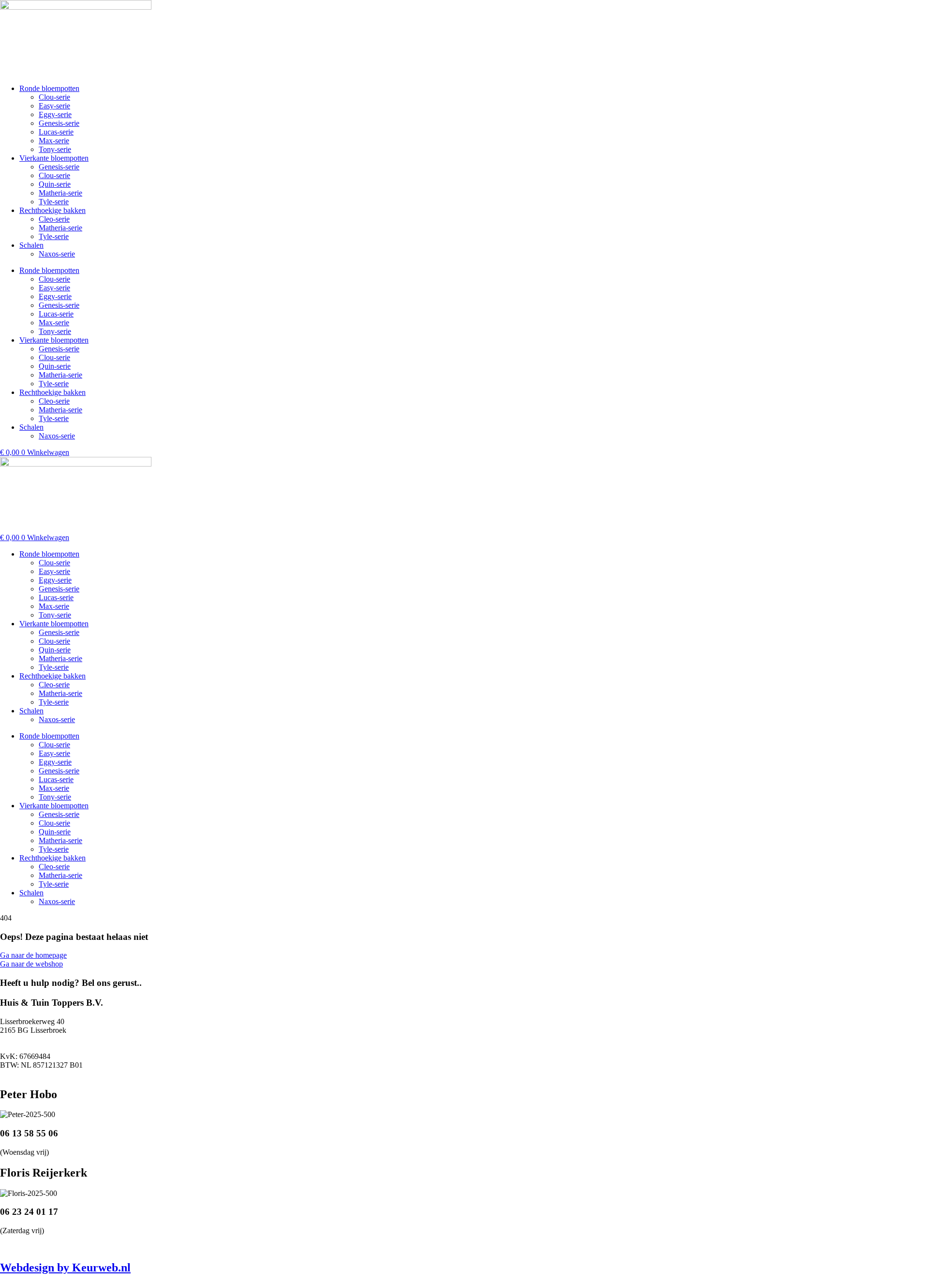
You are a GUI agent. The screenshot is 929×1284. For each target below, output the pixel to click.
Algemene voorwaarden (371, 1247)
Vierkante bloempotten (54, 158)
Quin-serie (55, 184)
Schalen (31, 245)
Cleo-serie (54, 219)
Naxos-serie (57, 254)
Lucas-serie (56, 132)
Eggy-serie (55, 114)
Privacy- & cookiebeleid (293, 1247)
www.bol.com (84, 1247)
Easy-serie (54, 106)
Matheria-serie (60, 193)
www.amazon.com (140, 1247)
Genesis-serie (59, 123)
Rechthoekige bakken (52, 210)
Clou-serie (54, 97)
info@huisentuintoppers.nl (40, 1074)
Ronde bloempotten (49, 88)
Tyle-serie (54, 201)
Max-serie (54, 140)
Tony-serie (55, 149)
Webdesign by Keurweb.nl (65, 1267)
